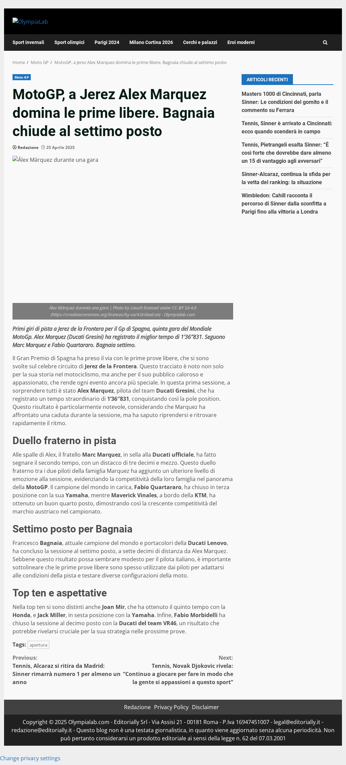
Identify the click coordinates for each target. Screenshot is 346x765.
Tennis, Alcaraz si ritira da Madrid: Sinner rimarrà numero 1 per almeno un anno (67, 670)
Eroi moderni (241, 42)
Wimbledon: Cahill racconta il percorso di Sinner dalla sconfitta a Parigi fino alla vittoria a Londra (284, 203)
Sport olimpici (69, 42)
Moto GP (22, 77)
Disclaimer (205, 707)
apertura (38, 645)
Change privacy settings (30, 758)
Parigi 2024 (107, 42)
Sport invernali (28, 42)
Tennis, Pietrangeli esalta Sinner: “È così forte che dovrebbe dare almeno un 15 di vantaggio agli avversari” (286, 152)
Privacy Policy (171, 707)
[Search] (325, 42)
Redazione (28, 147)
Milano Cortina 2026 (151, 42)
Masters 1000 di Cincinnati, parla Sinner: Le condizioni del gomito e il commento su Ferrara (285, 102)
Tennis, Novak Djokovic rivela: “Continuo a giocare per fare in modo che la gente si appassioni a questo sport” (178, 670)
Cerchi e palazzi (200, 42)
